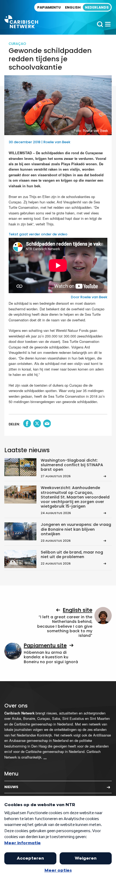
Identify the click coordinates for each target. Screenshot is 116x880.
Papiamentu (49, 7)
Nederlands (97, 7)
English (73, 7)
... (45, 757)
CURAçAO (17, 43)
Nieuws (11, 787)
